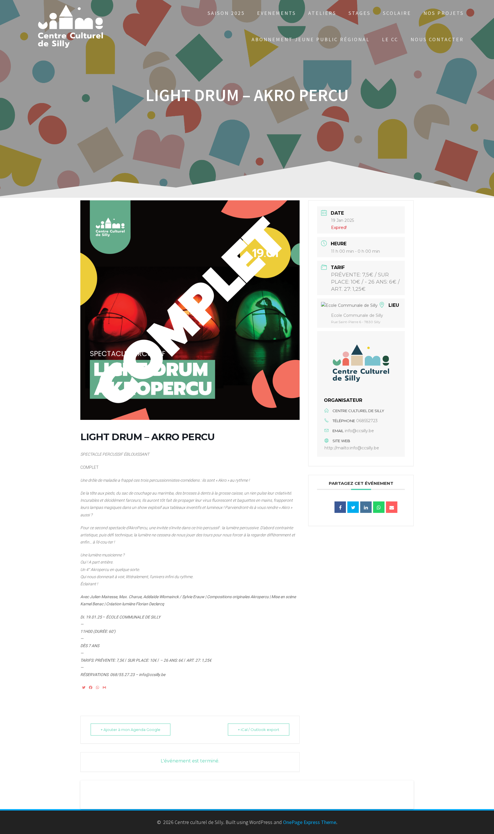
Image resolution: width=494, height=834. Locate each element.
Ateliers (322, 13)
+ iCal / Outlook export (258, 729)
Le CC (390, 39)
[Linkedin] (366, 507)
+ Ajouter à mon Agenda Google (130, 729)
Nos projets (443, 13)
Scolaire (397, 13)
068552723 (367, 420)
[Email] (391, 507)
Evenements (276, 13)
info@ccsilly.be (359, 430)
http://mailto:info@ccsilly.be (351, 447)
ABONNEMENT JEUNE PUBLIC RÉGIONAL (311, 39)
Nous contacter (437, 39)
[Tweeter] (353, 507)
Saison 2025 (226, 13)
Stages (359, 13)
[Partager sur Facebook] (340, 507)
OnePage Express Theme (309, 822)
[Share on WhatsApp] (379, 507)
